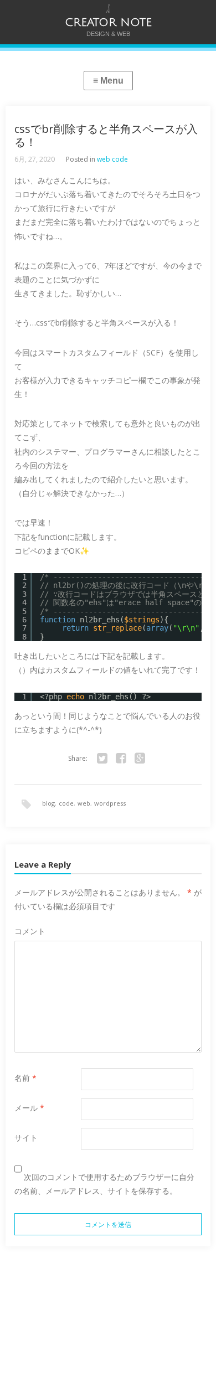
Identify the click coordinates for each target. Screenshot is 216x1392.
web (84, 803)
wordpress (110, 803)
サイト (26, 1137)
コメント (29, 931)
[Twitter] (102, 758)
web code (112, 159)
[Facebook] (121, 758)
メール (29, 1107)
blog (48, 803)
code (66, 803)
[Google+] (139, 758)
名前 (25, 1078)
